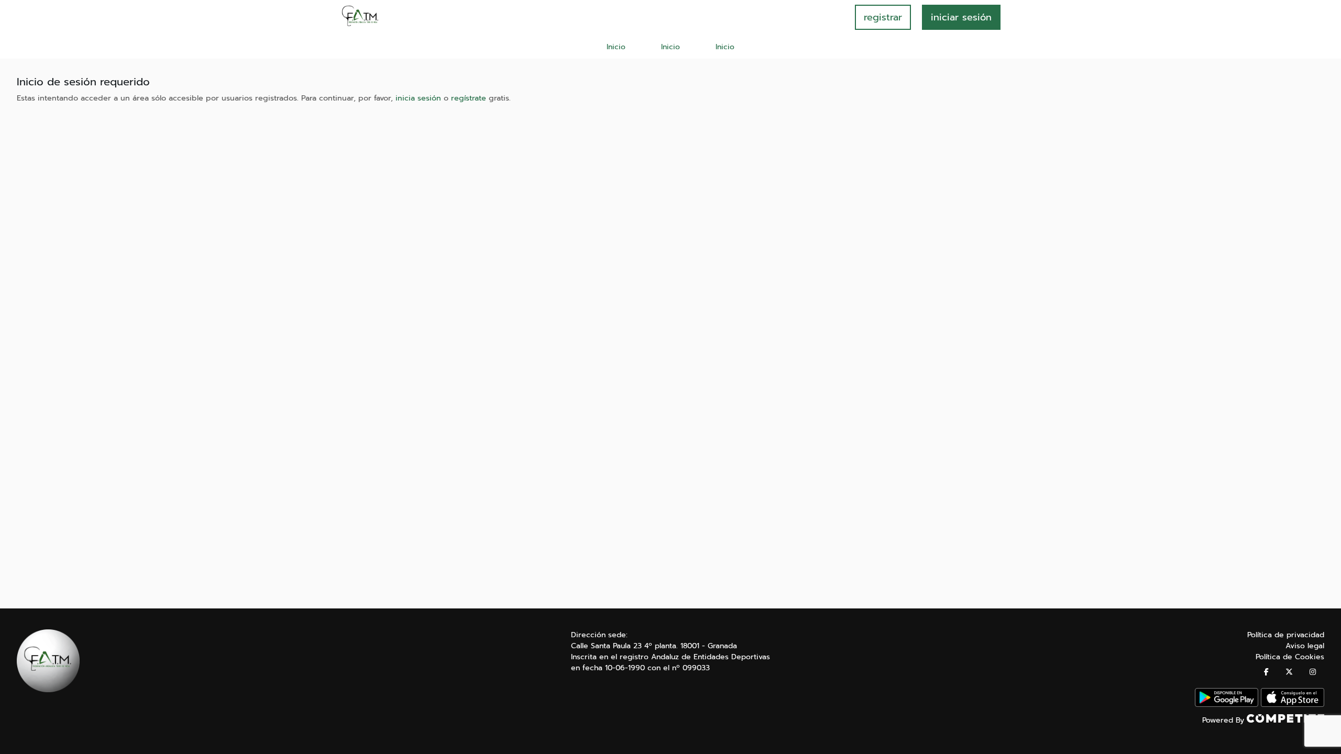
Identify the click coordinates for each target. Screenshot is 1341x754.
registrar (883, 17)
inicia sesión (418, 98)
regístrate (468, 98)
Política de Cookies (1290, 656)
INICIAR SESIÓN (961, 17)
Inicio (616, 46)
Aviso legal (1304, 645)
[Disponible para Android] (1226, 704)
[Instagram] (1313, 672)
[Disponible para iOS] (1292, 704)
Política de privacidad (1285, 634)
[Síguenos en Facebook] (1266, 672)
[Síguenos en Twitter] (1289, 672)
